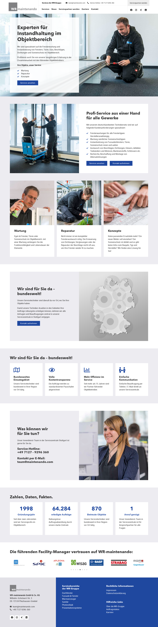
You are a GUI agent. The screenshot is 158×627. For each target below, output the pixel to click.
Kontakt (94, 9)
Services (45, 9)
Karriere (85, 9)
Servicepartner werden (69, 9)
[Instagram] (136, 10)
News (54, 9)
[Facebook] (131, 10)
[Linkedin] (146, 10)
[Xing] (141, 10)
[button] (71, 569)
